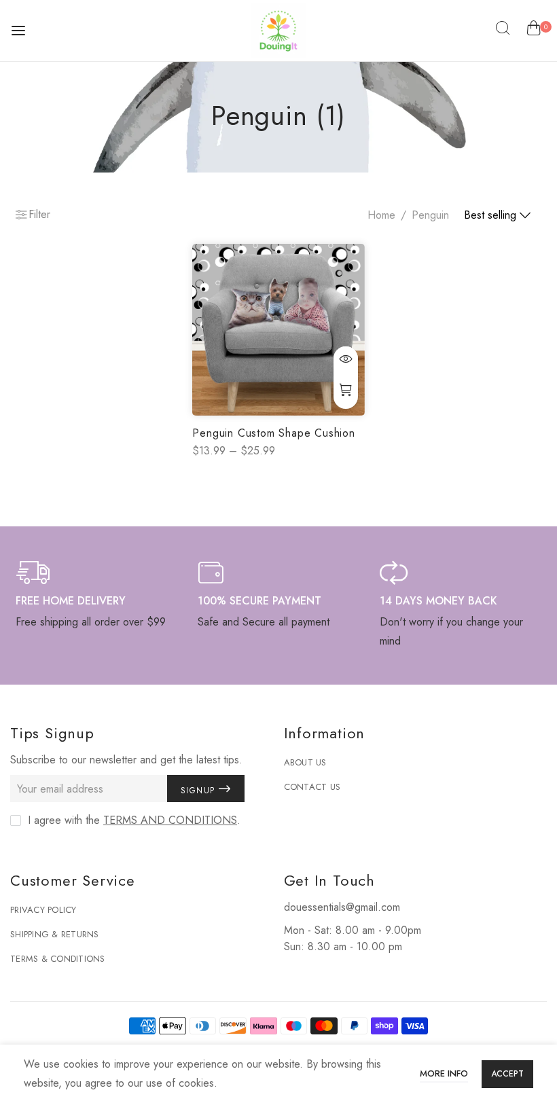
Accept (507, 1074)
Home (381, 215)
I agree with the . (134, 820)
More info (444, 1073)
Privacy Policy (43, 909)
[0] (533, 30)
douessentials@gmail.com (342, 907)
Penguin (430, 215)
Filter (39, 214)
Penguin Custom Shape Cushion (273, 433)
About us (305, 762)
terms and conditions (170, 820)
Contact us (312, 786)
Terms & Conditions (57, 958)
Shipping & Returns (54, 934)
